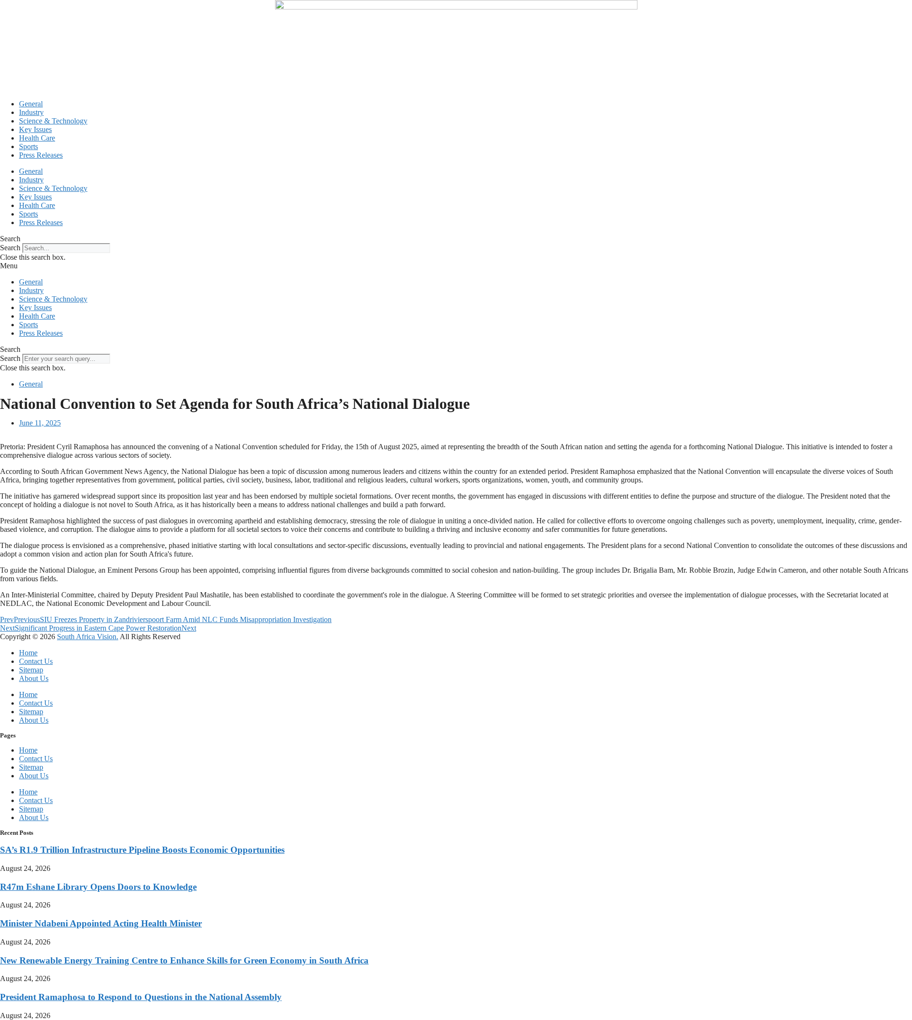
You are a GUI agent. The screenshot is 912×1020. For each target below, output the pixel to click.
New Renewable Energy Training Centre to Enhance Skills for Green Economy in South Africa (184, 960)
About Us (33, 678)
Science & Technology (53, 121)
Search (10, 248)
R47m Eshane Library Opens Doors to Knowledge (98, 887)
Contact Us (36, 661)
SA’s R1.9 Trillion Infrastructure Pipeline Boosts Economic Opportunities (142, 850)
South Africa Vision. (87, 637)
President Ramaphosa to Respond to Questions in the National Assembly (141, 997)
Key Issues (35, 129)
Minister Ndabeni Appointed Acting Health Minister (101, 923)
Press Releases (41, 155)
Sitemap (31, 670)
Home (28, 653)
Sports (28, 146)
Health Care (37, 138)
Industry (31, 112)
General (31, 104)
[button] (456, 239)
